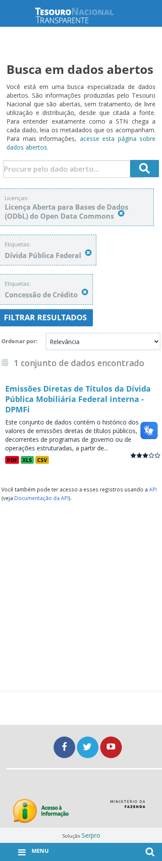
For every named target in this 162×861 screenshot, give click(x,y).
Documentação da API (41, 497)
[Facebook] (65, 747)
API (153, 489)
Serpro (91, 835)
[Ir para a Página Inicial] (81, 15)
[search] (144, 168)
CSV (42, 459)
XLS (27, 459)
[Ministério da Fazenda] (128, 807)
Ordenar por (18, 341)
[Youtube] (111, 747)
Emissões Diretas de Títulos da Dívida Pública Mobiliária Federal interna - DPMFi (78, 399)
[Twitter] (88, 747)
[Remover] (121, 213)
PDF (12, 459)
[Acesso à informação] (41, 811)
